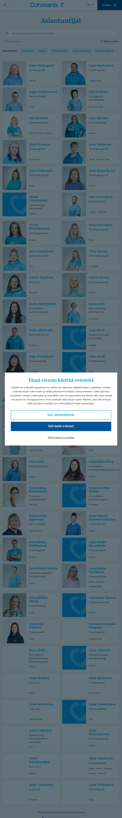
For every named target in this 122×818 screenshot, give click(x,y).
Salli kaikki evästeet (61, 426)
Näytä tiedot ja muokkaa (61, 437)
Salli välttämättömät (61, 415)
